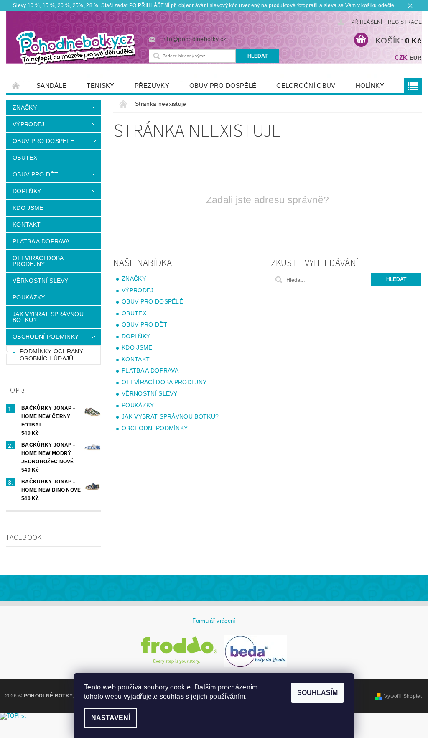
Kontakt (27, 224)
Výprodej (29, 124)
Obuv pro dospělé (222, 85)
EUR (415, 58)
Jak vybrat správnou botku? (48, 317)
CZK (401, 57)
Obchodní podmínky (46, 336)
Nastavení (110, 717)
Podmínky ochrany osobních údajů (51, 355)
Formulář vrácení (213, 620)
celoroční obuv (305, 85)
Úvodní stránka (16, 85)
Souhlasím (317, 692)
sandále (51, 85)
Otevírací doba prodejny (38, 261)
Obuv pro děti (36, 174)
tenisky (100, 85)
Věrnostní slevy (41, 280)
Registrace (405, 22)
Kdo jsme (28, 207)
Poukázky (29, 297)
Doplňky (27, 191)
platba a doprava (41, 241)
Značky (25, 107)
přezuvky (152, 85)
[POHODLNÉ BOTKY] (75, 47)
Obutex (25, 157)
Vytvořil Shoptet (403, 696)
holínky (370, 85)
